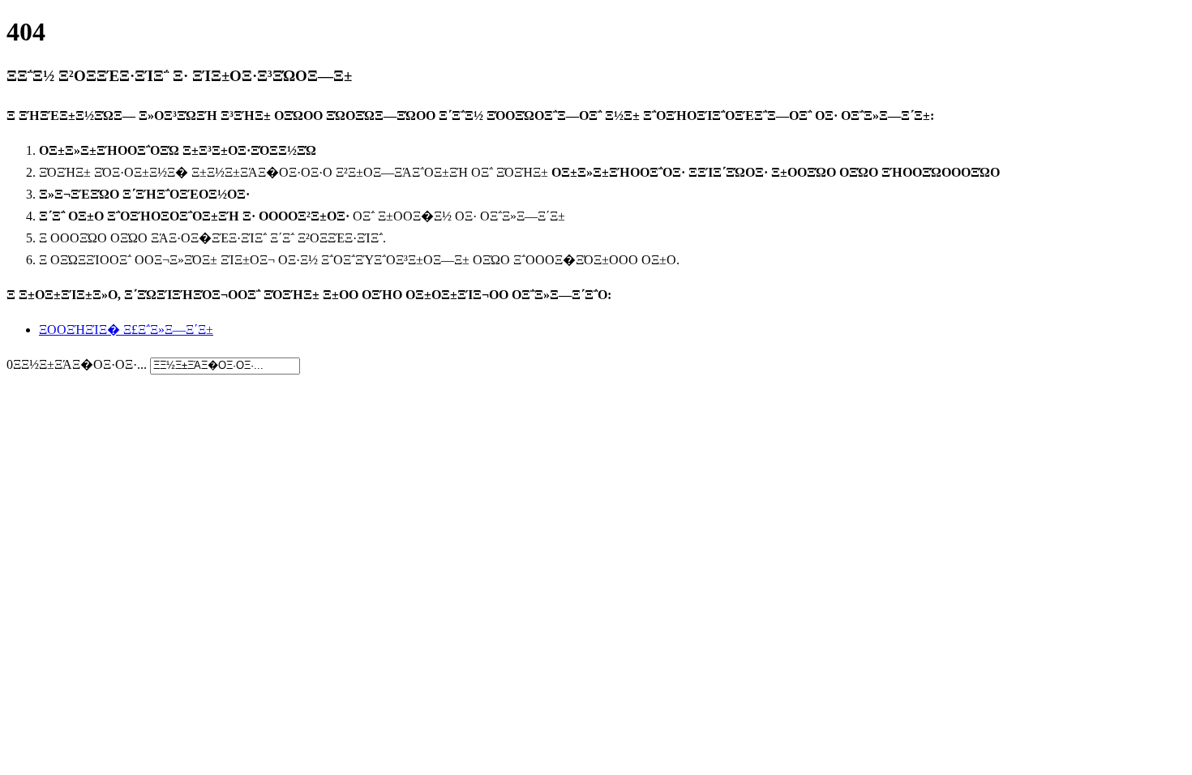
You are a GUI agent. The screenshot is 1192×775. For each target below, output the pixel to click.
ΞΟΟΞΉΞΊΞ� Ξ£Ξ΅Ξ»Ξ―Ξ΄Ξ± (126, 329)
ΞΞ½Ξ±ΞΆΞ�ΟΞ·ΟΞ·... (80, 364)
